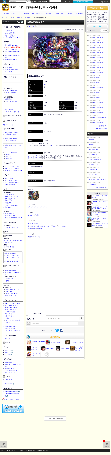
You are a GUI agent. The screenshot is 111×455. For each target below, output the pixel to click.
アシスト (54, 226)
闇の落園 (91, 139)
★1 (47, 207)
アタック (30, 226)
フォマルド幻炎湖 (13, 101)
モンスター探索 (12, 166)
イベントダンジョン (10, 310)
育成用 (35, 228)
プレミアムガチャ (10, 71)
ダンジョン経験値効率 (13, 217)
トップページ (6, 13)
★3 (41, 207)
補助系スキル (11, 293)
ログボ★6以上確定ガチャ (12, 69)
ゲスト (67, 1)
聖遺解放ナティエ (94, 164)
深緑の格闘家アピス (95, 159)
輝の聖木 (91, 144)
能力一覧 (10, 199)
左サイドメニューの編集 (11, 399)
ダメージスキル (12, 289)
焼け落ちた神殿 (93, 149)
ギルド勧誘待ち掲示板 (99, 117)
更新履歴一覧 (8, 379)
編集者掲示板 (11, 362)
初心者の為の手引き (13, 37)
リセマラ (10, 35)
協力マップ (10, 184)
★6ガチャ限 (9, 278)
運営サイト (8, 352)
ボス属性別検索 (10, 312)
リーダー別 (9, 158)
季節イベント (8, 314)
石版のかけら (10, 326)
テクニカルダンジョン (11, 305)
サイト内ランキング (37, 13)
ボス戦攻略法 (10, 134)
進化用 (30, 228)
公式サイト (8, 350)
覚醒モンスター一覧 (34, 237)
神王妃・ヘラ (93, 174)
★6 (32, 207)
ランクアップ (10, 215)
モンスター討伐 (12, 182)
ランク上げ (10, 213)
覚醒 (8, 207)
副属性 (9, 203)
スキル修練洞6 (9, 110)
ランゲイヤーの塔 (11, 92)
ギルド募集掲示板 (98, 37)
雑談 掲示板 (12, 45)
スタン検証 (11, 140)
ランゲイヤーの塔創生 (11, 90)
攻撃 (29, 223)
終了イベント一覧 (8, 125)
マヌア (30, 166)
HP (33, 223)
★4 (38, 207)
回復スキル (9, 291)
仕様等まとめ (11, 138)
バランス (37, 223)
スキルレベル (8, 201)
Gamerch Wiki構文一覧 (11, 391)
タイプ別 (8, 156)
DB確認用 (9, 368)
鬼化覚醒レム (93, 154)
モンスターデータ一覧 (11, 370)
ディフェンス (62, 226)
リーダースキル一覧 (10, 295)
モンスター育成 (9, 194)
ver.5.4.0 (7, 338)
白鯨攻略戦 (92, 184)
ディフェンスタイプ (34, 156)
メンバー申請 (79, 13)
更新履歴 (26, 13)
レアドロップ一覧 (12, 331)
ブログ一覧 (69, 13)
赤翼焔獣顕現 (8, 99)
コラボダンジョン (10, 316)
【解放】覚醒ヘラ (94, 169)
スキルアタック (38, 226)
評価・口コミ (17, 13)
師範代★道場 (11, 308)
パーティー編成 (12, 152)
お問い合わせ (23, 450)
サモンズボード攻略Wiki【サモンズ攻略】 (34, 7)
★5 (35, 207)
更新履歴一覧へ (103, 126)
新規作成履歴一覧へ (102, 187)
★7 (45, 84)
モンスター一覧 (11, 228)
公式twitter (8, 354)
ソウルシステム (12, 205)
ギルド (9, 178)
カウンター (47, 226)
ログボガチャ (8, 67)
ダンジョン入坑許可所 (13, 170)
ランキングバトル (12, 180)
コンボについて (12, 132)
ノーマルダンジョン (12, 303)
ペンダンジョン (12, 112)
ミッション (10, 328)
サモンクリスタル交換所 (12, 168)
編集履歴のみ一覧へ (102, 128)
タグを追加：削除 (36, 26)
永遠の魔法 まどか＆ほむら (97, 179)
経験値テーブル (11, 197)
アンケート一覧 (58, 13)
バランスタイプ (50, 145)
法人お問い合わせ (32, 450)
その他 (40, 228)
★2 (44, 207)
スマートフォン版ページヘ (55, 418)
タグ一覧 (48, 13)
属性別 (7, 154)
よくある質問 (11, 33)
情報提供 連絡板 (12, 59)
